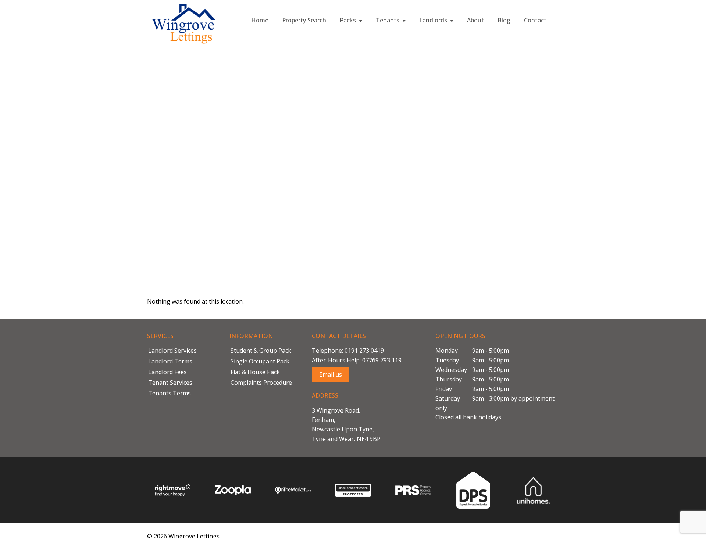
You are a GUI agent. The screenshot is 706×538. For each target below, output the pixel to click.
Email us (330, 374)
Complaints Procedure (261, 383)
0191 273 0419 (364, 351)
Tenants (388, 20)
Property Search (304, 20)
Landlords (434, 20)
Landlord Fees (167, 372)
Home (259, 20)
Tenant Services (170, 383)
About (475, 20)
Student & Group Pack (261, 351)
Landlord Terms (170, 361)
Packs (348, 20)
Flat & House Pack (255, 372)
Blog (504, 20)
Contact (535, 20)
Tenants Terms (169, 393)
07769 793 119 (382, 360)
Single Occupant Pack (260, 361)
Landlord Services (172, 351)
